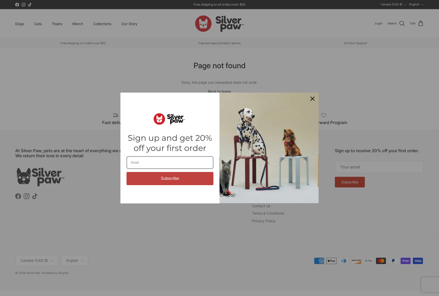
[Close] (312, 99)
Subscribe (170, 178)
